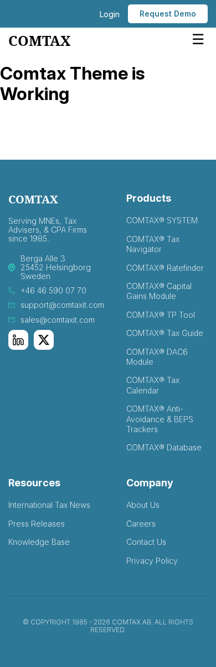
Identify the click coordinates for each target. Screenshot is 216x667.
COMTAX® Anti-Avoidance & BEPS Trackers (159, 419)
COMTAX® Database (164, 447)
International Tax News (49, 505)
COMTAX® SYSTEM (162, 220)
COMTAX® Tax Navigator (152, 244)
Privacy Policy (152, 560)
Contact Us (146, 542)
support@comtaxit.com (62, 305)
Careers (141, 523)
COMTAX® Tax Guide (164, 333)
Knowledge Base (39, 542)
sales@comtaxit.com (57, 320)
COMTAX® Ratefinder (165, 267)
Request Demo (168, 13)
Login (110, 14)
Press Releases (36, 523)
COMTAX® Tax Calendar (152, 385)
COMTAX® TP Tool (160, 314)
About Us (143, 505)
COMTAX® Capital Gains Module (159, 291)
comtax (39, 41)
